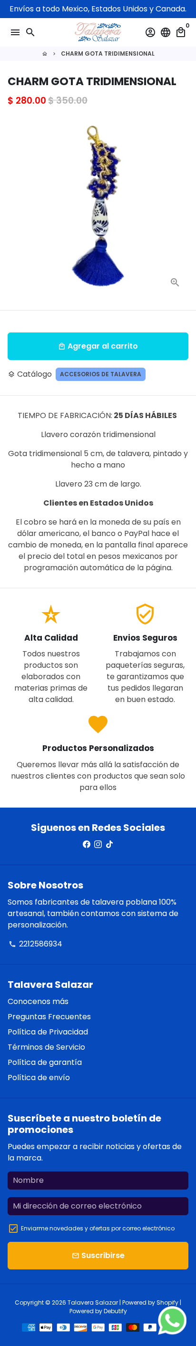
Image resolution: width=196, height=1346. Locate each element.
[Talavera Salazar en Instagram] (98, 844)
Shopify (167, 1302)
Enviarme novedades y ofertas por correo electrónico (98, 1228)
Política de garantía (45, 1062)
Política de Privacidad (48, 1031)
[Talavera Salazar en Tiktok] (109, 844)
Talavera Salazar (93, 1302)
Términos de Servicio (46, 1047)
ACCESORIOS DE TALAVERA (100, 374)
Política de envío (39, 1077)
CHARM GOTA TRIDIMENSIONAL (108, 53)
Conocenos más (38, 1001)
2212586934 (35, 943)
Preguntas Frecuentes (49, 1016)
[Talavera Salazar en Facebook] (86, 844)
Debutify (115, 1311)
